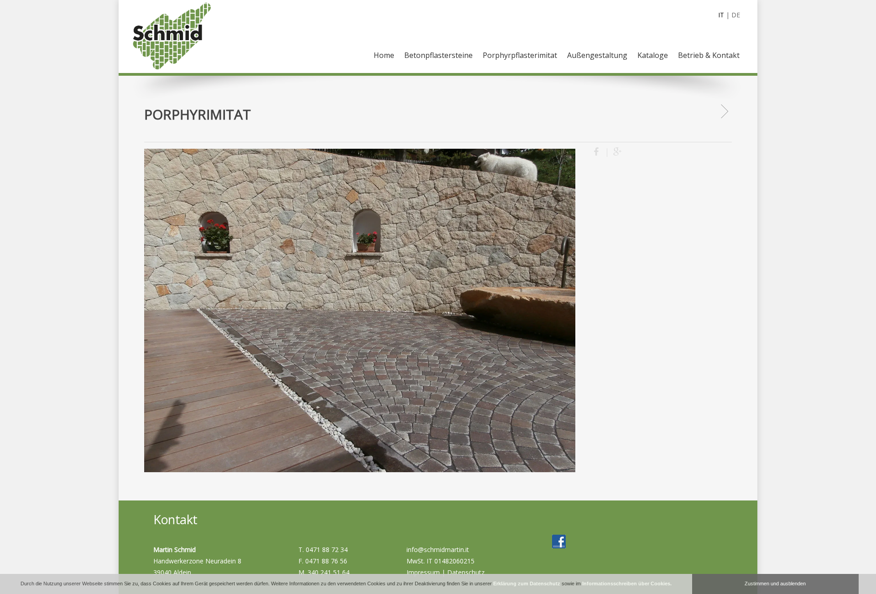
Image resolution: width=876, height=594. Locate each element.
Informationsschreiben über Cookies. (627, 583)
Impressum (423, 572)
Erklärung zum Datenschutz (526, 583)
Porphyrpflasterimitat (520, 55)
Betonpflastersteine (438, 55)
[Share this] (600, 152)
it (721, 14)
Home (384, 55)
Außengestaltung (597, 55)
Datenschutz (466, 572)
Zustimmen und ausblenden (775, 583)
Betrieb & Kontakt (709, 55)
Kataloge (652, 55)
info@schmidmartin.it (438, 549)
